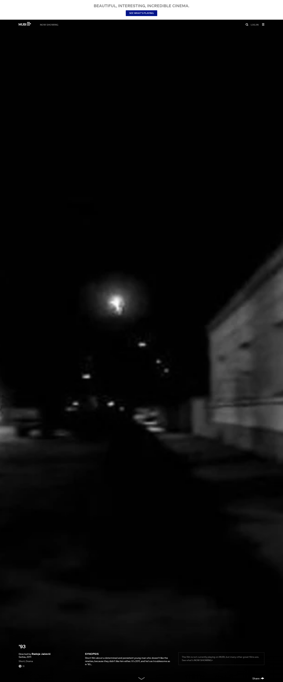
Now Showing (49, 24)
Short (22, 661)
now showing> (203, 660)
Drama (29, 661)
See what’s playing (141, 13)
